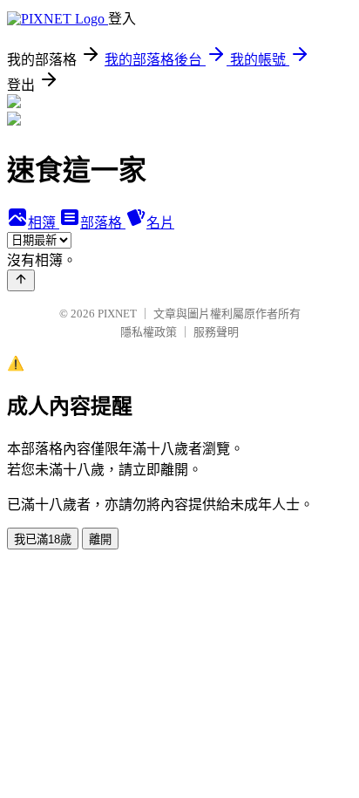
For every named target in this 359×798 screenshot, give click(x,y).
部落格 (102, 222)
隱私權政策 (148, 331)
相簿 (43, 222)
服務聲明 (216, 331)
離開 (100, 539)
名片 (160, 222)
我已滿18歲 (42, 539)
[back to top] (21, 280)
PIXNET (117, 313)
